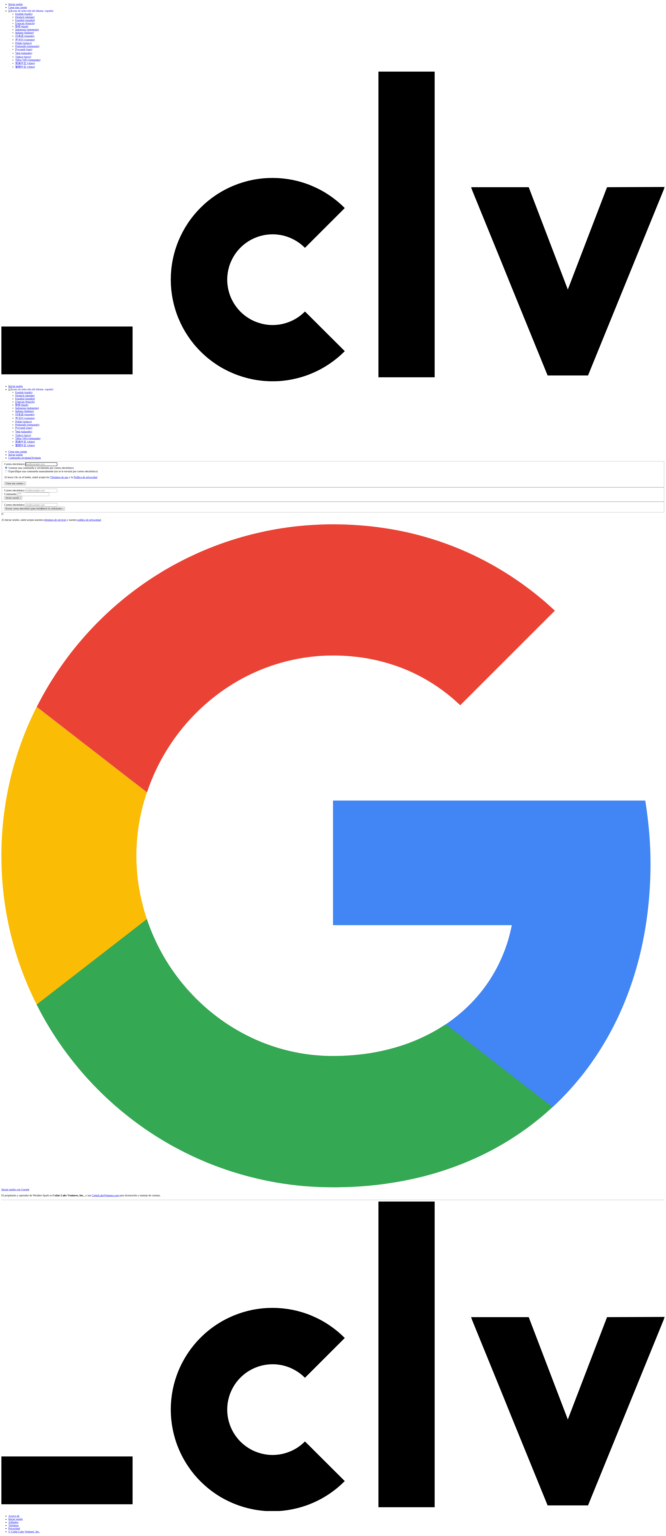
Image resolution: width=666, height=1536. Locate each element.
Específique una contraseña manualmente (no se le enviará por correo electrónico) (53, 471)
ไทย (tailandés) (23, 53)
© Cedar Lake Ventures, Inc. (24, 1531)
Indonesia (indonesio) (27, 29)
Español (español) (25, 20)
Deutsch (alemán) (25, 17)
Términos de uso (59, 477)
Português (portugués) (27, 46)
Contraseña (10, 494)
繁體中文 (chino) (25, 66)
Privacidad (14, 1528)
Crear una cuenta (17, 7)
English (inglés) (23, 13)
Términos (13, 1525)
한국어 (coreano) (25, 39)
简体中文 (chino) (25, 63)
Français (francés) (25, 23)
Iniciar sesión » (13, 498)
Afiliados (13, 1522)
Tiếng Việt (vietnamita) (27, 59)
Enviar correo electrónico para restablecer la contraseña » (34, 508)
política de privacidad (89, 519)
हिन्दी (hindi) (21, 26)
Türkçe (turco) (23, 56)
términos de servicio (55, 519)
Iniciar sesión (15, 4)
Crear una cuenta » (15, 483)
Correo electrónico (14, 464)
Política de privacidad (85, 477)
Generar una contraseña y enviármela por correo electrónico (41, 467)
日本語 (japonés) (24, 36)
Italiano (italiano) (24, 32)
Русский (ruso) (23, 49)
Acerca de (13, 1516)
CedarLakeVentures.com (105, 1195)
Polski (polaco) (23, 43)
